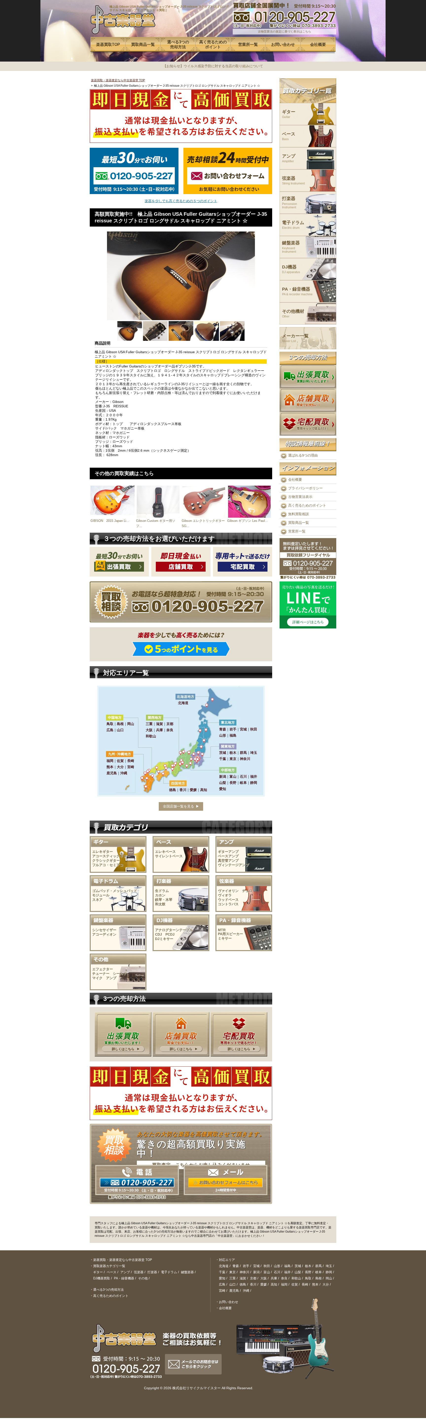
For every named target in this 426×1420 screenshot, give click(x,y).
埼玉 (329, 1266)
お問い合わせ (228, 1302)
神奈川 (244, 1272)
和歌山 (296, 1278)
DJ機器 (291, 269)
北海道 (224, 1266)
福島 (287, 1266)
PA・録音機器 (297, 291)
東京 (232, 1272)
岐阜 (318, 1272)
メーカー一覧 (295, 338)
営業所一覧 (296, 531)
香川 (253, 1284)
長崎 (305, 1284)
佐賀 (294, 1284)
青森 (235, 1266)
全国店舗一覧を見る (178, 806)
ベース (288, 136)
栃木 (308, 1266)
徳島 (243, 1284)
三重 (232, 1278)
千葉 (222, 1272)
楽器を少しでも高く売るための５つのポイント (181, 201)
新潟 (256, 1272)
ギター (288, 114)
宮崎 (222, 1290)
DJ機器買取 (101, 1278)
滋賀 (243, 1278)
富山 (267, 1272)
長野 (308, 1272)
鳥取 (308, 1278)
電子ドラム (293, 225)
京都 (253, 1278)
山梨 (298, 1272)
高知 (274, 1284)
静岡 (329, 1272)
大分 (325, 1284)
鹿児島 (234, 1290)
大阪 (263, 1278)
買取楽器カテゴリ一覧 (109, 1266)
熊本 (315, 1284)
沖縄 (246, 1290)
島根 (318, 1278)
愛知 (222, 1278)
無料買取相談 (298, 514)
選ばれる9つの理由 (303, 455)
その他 (143, 1278)
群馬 (318, 1266)
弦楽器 (293, 180)
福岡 (284, 1284)
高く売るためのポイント (307, 505)
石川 (277, 1272)
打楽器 (289, 202)
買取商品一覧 (298, 523)
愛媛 (263, 1284)
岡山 (329, 1278)
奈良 (284, 1278)
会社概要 (295, 479)
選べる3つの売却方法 (108, 1289)
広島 (222, 1284)
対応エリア (227, 1260)
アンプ (288, 158)
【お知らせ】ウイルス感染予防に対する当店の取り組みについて (213, 66)
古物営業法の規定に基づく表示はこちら (284, 31)
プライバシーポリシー (305, 488)
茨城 (298, 1266)
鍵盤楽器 (291, 246)
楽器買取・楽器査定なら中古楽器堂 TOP (118, 80)
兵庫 (274, 1278)
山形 (277, 1266)
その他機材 (293, 313)
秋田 (267, 1266)
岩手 (246, 1266)
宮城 (256, 1266)
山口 (232, 1284)
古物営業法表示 (300, 497)
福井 (287, 1272)
